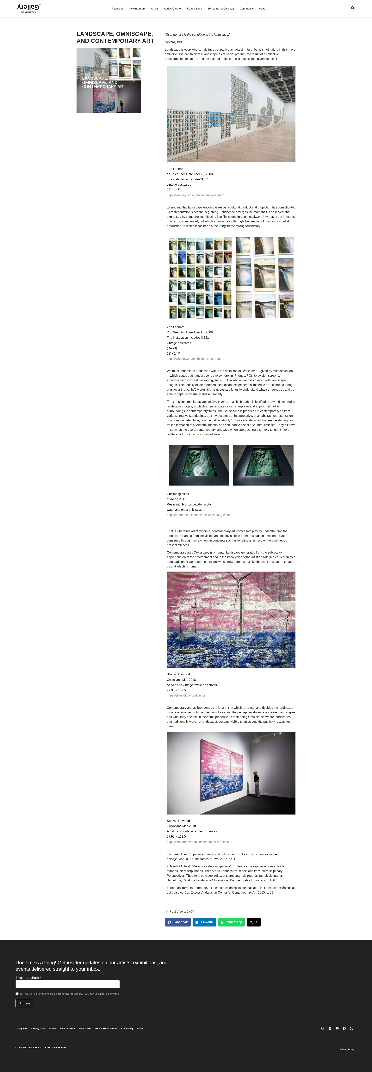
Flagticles (117, 8)
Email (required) (28, 977)
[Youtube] (337, 1028)
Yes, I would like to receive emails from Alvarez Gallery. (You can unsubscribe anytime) (69, 994)
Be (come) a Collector (221, 8)
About (262, 8)
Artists (154, 8)
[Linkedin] (330, 1028)
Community (247, 8)
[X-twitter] (351, 1028)
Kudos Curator (173, 8)
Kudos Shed (194, 8)
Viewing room (137, 8)
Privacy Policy (347, 1049)
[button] (178, 922)
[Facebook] (344, 1028)
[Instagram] (323, 1028)
